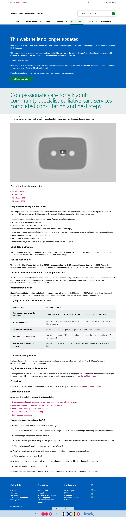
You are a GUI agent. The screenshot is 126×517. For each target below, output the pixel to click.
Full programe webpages (22, 415)
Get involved (23, 117)
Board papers (69, 490)
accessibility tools (63, 509)
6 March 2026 (17, 195)
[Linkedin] (103, 498)
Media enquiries (43, 497)
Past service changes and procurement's (73, 117)
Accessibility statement (19, 497)
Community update (71, 497)
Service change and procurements (44, 117)
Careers (13, 490)
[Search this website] (113, 13)
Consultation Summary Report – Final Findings (30, 408)
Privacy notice (15, 500)
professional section (89, 53)
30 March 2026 (18, 191)
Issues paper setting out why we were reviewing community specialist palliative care (45, 402)
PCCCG (67, 493)
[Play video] (63, 152)
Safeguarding (15, 495)
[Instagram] (103, 491)
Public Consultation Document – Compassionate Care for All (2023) (38, 405)
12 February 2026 (19, 198)
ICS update (68, 495)
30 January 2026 (18, 201)
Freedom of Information (46, 495)
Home (12, 117)
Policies (67, 500)
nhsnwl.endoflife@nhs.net (86, 376)
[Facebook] (103, 486)
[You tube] (103, 494)
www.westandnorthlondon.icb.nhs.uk (33, 68)
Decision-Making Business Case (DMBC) (27, 412)
